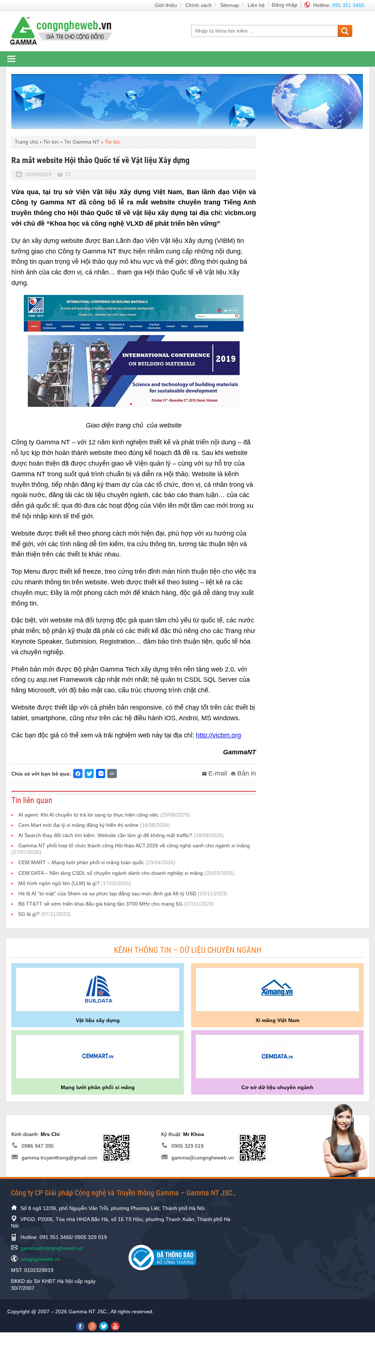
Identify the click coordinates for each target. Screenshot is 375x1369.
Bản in (246, 773)
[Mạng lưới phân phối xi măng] (97, 1056)
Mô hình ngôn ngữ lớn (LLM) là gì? (74, 883)
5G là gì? (44, 914)
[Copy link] (112, 773)
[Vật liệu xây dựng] (97, 989)
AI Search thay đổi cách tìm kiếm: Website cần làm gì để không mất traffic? (121, 835)
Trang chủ (26, 142)
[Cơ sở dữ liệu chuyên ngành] (277, 1056)
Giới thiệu (166, 5)
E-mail (217, 773)
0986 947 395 (38, 1146)
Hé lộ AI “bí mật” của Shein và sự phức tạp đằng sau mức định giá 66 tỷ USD (122, 893)
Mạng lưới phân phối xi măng (98, 1087)
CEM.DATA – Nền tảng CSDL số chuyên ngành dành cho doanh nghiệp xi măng (126, 873)
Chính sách (198, 5)
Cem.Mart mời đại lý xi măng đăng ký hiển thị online (94, 825)
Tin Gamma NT (82, 142)
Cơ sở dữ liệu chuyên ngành (277, 1087)
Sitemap (229, 5)
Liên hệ (256, 5)
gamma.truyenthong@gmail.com (59, 1158)
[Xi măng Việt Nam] (277, 989)
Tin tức (51, 142)
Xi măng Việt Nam (277, 1020)
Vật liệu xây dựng (98, 1020)
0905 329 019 (187, 1146)
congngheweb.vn (40, 1259)
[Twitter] (89, 773)
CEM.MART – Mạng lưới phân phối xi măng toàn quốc (96, 862)
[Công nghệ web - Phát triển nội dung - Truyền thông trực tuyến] (65, 30)
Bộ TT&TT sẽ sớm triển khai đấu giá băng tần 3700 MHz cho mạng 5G (116, 904)
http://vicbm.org (218, 735)
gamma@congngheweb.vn (202, 1158)
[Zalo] (100, 773)
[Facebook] (77, 773)
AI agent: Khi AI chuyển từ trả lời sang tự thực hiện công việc (104, 815)
